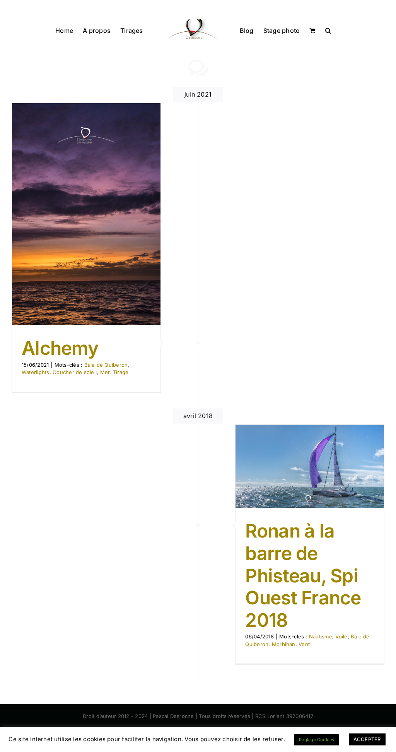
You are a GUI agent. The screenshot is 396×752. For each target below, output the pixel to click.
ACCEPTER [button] (367, 739)
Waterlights (36, 372)
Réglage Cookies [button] (317, 739)
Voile (341, 636)
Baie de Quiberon (106, 365)
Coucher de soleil (75, 372)
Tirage (120, 372)
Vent (304, 644)
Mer (105, 372)
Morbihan (283, 644)
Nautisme (320, 636)
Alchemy (60, 348)
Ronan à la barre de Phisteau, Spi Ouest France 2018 (303, 575)
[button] (328, 29)
